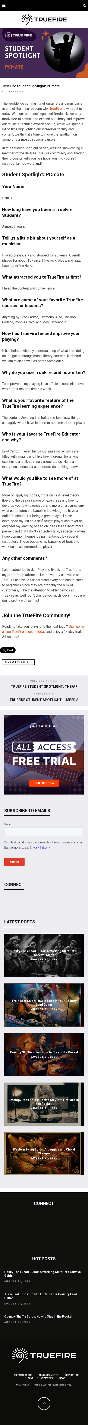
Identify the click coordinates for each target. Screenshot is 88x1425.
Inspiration (72, 1375)
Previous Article (44, 681)
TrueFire (56, 109)
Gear (31, 1378)
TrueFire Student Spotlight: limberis (44, 700)
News (62, 1378)
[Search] (84, 5)
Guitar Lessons (23, 1375)
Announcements (48, 1375)
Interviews (46, 1378)
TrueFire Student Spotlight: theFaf (44, 687)
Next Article (44, 694)
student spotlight (18, 662)
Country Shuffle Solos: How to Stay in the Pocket (44, 1052)
